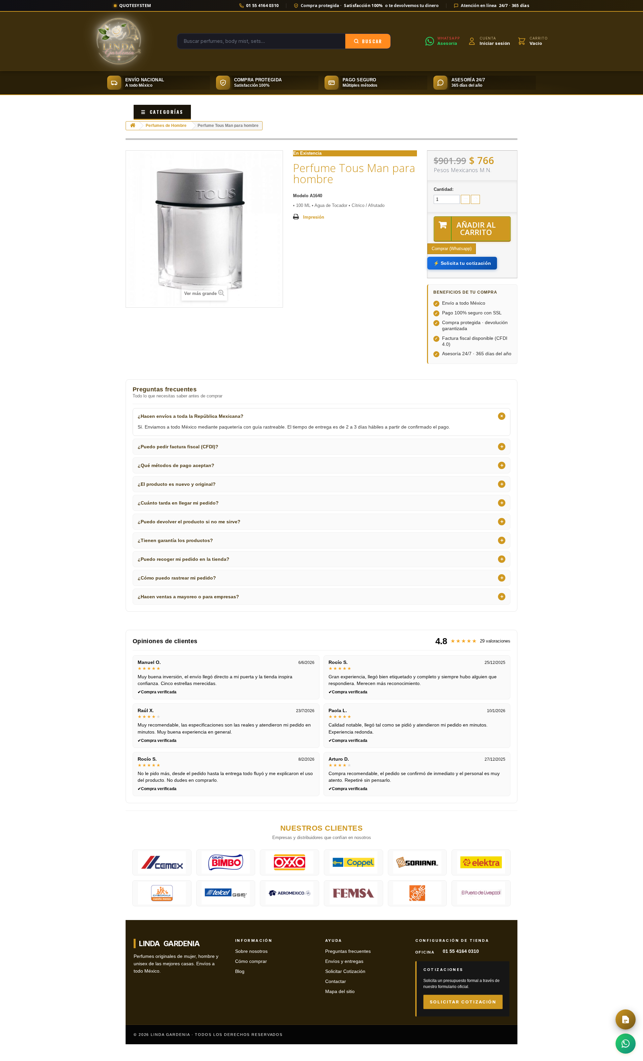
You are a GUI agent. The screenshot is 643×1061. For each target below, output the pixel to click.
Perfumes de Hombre (166, 125)
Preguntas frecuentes (348, 951)
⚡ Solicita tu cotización (462, 263)
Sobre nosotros (251, 951)
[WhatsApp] (626, 1044)
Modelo (300, 195)
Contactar (335, 981)
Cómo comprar (251, 961)
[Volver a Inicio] (132, 126)
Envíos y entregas (344, 961)
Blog (239, 971)
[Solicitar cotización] (626, 1019)
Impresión (313, 217)
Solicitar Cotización (345, 971)
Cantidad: (443, 189)
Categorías (162, 111)
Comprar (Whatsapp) (452, 248)
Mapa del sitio (340, 991)
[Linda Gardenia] (118, 41)
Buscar (372, 41)
